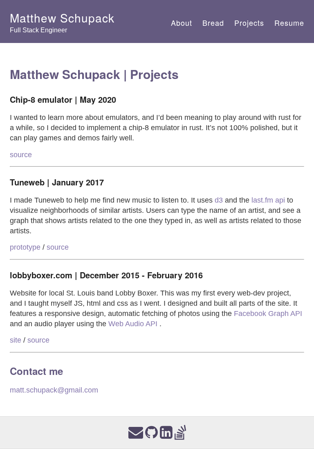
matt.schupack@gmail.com (54, 390)
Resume (289, 22)
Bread (213, 22)
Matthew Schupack (62, 17)
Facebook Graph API (268, 313)
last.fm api (268, 200)
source (21, 155)
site (15, 340)
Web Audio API (133, 324)
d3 (219, 200)
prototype (25, 247)
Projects (249, 22)
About (181, 22)
